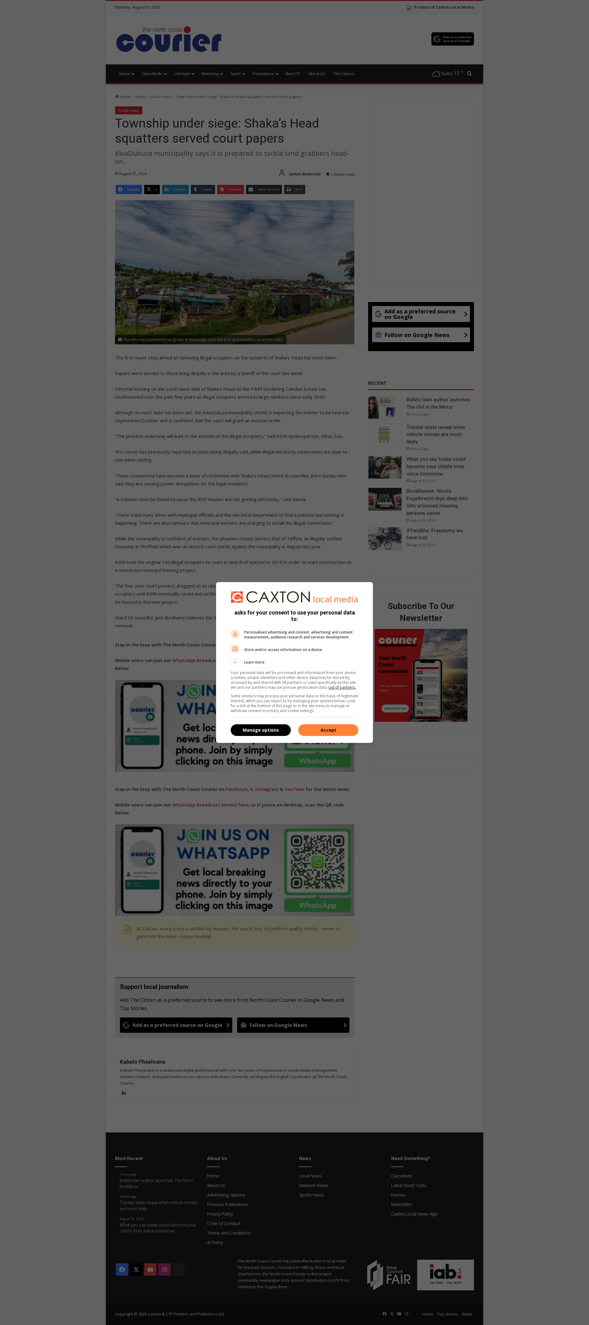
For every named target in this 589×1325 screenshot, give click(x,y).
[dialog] (294, 662)
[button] (294, 662)
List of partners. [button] (342, 687)
